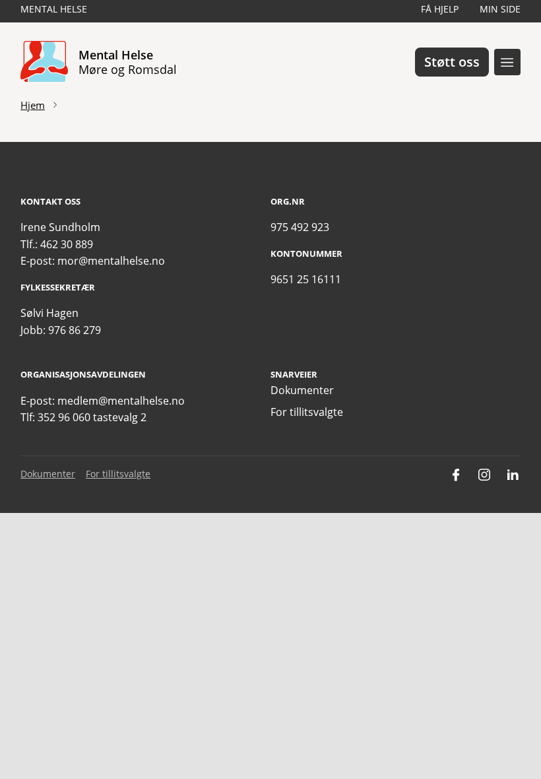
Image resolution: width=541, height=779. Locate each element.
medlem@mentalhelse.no (121, 400)
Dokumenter (302, 390)
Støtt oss (452, 62)
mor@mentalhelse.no (111, 261)
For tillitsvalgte (306, 412)
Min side (500, 9)
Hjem (32, 105)
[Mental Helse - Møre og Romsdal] (44, 62)
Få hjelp (440, 9)
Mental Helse (53, 9)
